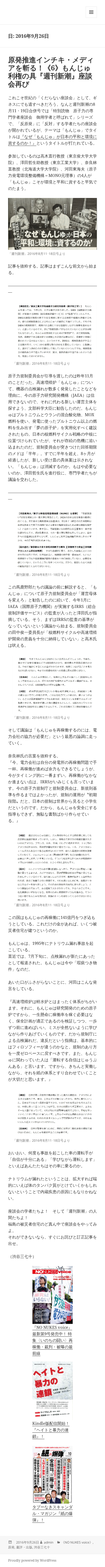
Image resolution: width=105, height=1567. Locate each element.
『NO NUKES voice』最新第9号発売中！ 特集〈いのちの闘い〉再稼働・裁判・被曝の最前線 (52, 1340)
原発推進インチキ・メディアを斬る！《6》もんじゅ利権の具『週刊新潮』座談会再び (51, 72)
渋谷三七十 (42, 1547)
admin (48, 1542)
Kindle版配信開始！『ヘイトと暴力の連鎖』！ (50, 1430)
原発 (11, 1547)
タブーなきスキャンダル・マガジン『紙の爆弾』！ (52, 1513)
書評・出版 (24, 1547)
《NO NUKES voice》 (77, 1542)
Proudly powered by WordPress (32, 1560)
